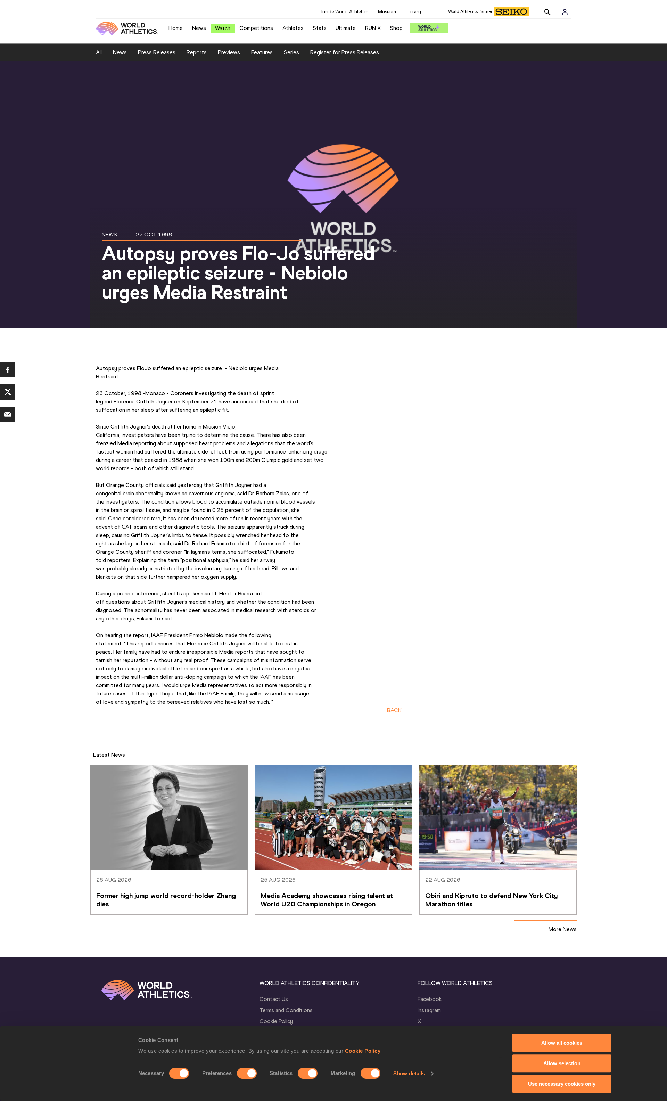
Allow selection (561, 1063)
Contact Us (274, 999)
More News (563, 929)
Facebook (430, 999)
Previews (229, 52)
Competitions (256, 28)
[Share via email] (7, 414)
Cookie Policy (363, 1051)
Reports (197, 52)
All (99, 52)
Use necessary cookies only (561, 1084)
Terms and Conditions (286, 1010)
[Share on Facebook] (7, 369)
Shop (396, 28)
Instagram (429, 1010)
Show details (409, 1073)
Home (175, 28)
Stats (320, 28)
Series (291, 52)
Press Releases (156, 52)
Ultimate (346, 28)
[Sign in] (565, 12)
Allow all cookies (561, 1043)
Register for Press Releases (344, 52)
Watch (222, 28)
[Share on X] (7, 392)
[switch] (247, 1073)
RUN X (373, 28)
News (199, 28)
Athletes (293, 28)
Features (262, 52)
